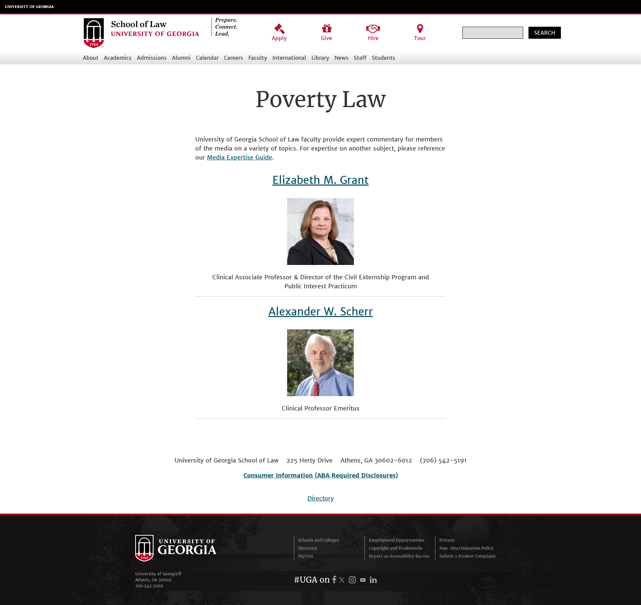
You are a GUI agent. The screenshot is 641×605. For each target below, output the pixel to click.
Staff (360, 57)
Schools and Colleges (318, 540)
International (289, 57)
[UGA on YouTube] (364, 580)
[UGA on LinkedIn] (373, 580)
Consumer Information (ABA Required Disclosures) (320, 475)
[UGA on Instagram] (353, 580)
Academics (118, 57)
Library (320, 57)
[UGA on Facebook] (335, 580)
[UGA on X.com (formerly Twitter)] (343, 580)
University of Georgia (29, 6)
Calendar (207, 57)
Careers (233, 57)
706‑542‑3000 (149, 585)
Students (383, 57)
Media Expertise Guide (239, 157)
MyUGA (305, 556)
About (90, 57)
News (342, 57)
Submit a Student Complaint (467, 556)
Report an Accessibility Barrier (399, 556)
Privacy (446, 540)
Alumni (181, 57)
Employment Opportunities (396, 540)
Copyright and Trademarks (396, 548)
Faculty (257, 57)
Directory (320, 498)
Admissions (152, 57)
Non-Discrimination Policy (466, 548)
